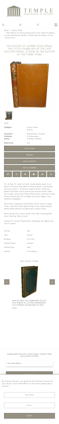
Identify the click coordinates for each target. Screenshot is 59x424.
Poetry (30, 130)
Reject (29, 405)
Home (6, 30)
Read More (29, 395)
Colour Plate (17, 30)
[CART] (3, 24)
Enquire (29, 155)
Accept (30, 416)
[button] (20, 24)
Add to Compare (29, 168)
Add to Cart (30, 148)
